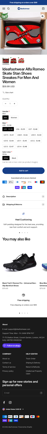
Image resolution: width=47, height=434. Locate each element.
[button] (7, 92)
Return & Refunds (33, 367)
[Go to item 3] (21, 61)
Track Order (30, 359)
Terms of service (8, 367)
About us (6, 359)
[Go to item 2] (13, 61)
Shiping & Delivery (33, 363)
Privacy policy (7, 371)
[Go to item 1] (5, 61)
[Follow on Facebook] (4, 402)
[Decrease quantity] (6, 103)
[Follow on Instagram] (10, 402)
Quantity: (6, 99)
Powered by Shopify (25, 427)
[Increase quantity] (14, 103)
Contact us (6, 363)
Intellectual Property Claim (34, 372)
